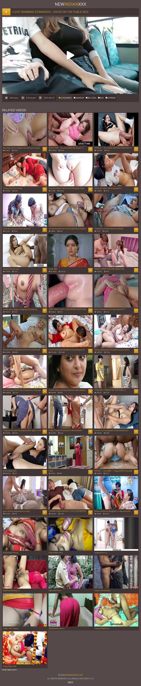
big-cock (91, 98)
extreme (111, 98)
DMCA (70, 682)
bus (102, 98)
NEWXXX (70, 4)
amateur (79, 98)
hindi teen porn (9, 669)
